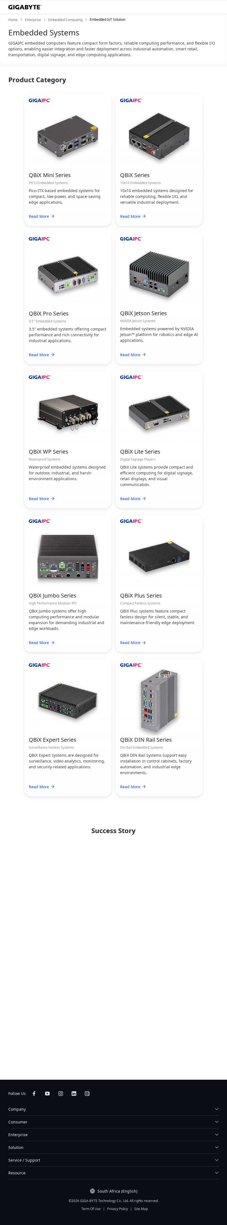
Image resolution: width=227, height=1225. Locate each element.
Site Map (141, 1208)
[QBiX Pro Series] (67, 274)
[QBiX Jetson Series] (159, 274)
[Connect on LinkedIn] (74, 1094)
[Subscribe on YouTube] (47, 1094)
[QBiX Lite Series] (159, 412)
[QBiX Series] (159, 136)
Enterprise (18, 1134)
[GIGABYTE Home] (25, 7)
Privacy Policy (117, 1208)
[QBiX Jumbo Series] (67, 556)
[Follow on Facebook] (34, 1094)
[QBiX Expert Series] (67, 700)
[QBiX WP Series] (67, 412)
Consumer (17, 1122)
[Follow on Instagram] (61, 1094)
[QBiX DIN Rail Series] (159, 700)
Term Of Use (91, 1208)
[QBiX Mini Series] (67, 136)
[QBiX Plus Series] (159, 556)
